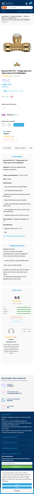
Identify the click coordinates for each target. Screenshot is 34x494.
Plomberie (26, 16)
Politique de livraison (20, 148)
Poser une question (10, 139)
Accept (17, 484)
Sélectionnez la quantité (8, 121)
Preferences (17, 490)
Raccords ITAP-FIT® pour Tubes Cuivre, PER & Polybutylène (15, 19)
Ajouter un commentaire (17, 317)
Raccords (4, 17)
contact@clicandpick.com (14, 393)
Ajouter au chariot (18, 125)
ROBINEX (6, 134)
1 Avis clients (16, 76)
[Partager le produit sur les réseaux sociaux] (8, 80)
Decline (17, 487)
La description (7, 148)
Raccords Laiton (12, 17)
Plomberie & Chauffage (16, 16)
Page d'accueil (5, 16)
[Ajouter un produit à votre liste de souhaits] (4, 80)
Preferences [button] (5, 481)
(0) (24, 331)
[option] (17, 42)
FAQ (8, 408)
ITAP (7, 96)
